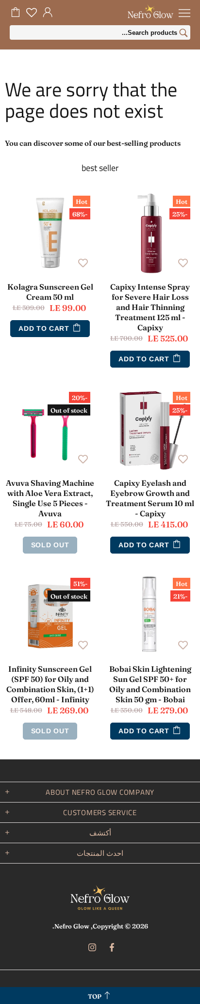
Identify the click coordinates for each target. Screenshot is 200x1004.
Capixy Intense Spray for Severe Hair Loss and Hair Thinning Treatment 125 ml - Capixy (150, 307)
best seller (100, 168)
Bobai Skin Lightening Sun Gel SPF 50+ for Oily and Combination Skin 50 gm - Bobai (150, 684)
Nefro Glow (100, 897)
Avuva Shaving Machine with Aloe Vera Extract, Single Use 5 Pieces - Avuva (50, 498)
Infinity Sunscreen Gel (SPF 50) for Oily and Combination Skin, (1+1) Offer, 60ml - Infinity (50, 684)
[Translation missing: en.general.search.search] (183, 34)
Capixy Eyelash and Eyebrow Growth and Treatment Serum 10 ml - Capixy (150, 498)
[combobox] (100, 32)
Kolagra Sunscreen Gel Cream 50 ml (50, 292)
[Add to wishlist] (183, 262)
